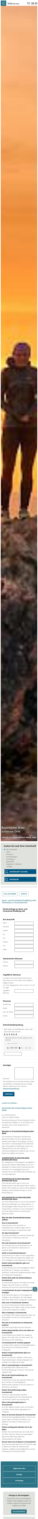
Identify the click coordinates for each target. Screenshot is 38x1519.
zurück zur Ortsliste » (10, 1103)
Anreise (5, 962)
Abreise (5, 966)
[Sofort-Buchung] (32, 4)
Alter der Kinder (8, 1012)
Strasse (5, 930)
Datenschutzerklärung (11, 1089)
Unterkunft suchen (19, 872)
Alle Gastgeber (10, 894)
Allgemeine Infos (19, 1468)
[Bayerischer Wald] (13, 3)
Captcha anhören (12, 1043)
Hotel (8, 852)
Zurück (24, 894)
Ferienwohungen (11, 857)
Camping (9, 866)
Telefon (5, 942)
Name (5, 923)
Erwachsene (7, 1004)
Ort (4, 938)
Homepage (19, 1481)
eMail (4, 949)
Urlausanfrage (19, 1511)
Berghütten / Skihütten (14, 864)
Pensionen (9, 854)
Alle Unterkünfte (11, 849)
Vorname (6, 927)
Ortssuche (14, 879)
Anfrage (19, 1474)
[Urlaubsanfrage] (28, 4)
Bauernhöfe (10, 862)
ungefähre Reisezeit (6, 991)
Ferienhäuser (10, 859)
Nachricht (6, 1079)
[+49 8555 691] (36, 3)
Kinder (5, 1008)
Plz (4, 934)
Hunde (5, 1016)
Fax (4, 946)
